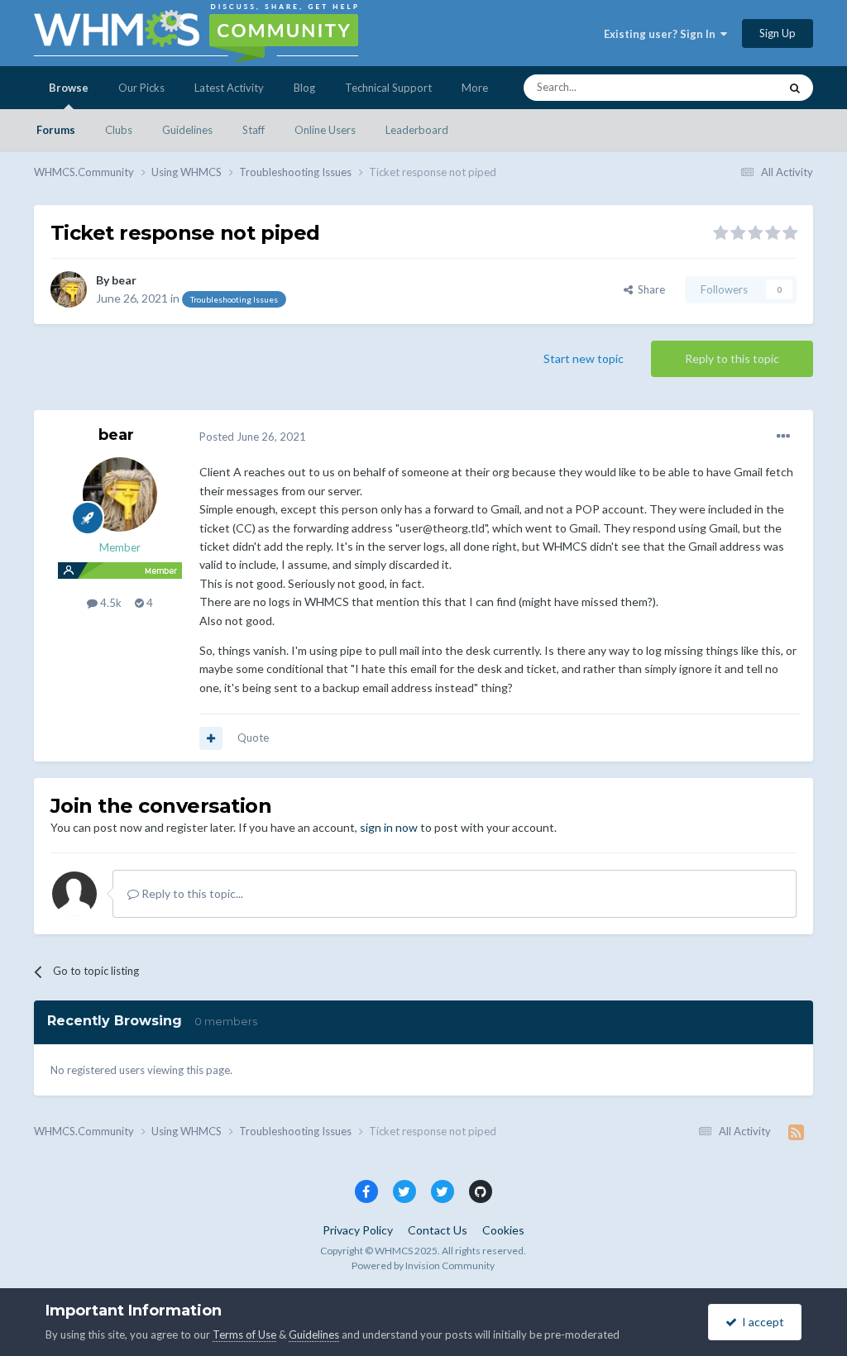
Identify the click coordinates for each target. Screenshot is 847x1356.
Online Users (325, 129)
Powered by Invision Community (423, 1265)
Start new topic (583, 358)
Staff (253, 129)
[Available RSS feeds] (796, 1132)
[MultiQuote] (211, 738)
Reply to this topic (732, 358)
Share (649, 289)
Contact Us (437, 1230)
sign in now (389, 827)
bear (124, 280)
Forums (55, 129)
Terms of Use (244, 1334)
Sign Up (777, 33)
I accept (760, 1322)
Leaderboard (416, 129)
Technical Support (388, 87)
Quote (253, 737)
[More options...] (783, 436)
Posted (252, 436)
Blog (304, 87)
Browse (69, 87)
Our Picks (141, 87)
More (475, 87)
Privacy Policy (358, 1230)
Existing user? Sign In (662, 34)
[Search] (795, 87)
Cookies (503, 1230)
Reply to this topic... (191, 893)
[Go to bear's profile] (68, 289)
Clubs (118, 129)
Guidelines (187, 129)
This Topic (732, 87)
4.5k (110, 602)
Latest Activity (229, 87)
